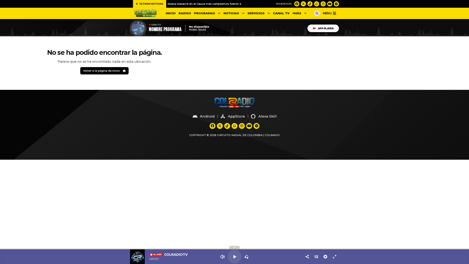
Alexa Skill (267, 116)
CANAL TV (281, 13)
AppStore (236, 116)
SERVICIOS (256, 13)
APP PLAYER (325, 28)
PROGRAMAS (204, 13)
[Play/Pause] (234, 256)
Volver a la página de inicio (101, 70)
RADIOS (185, 13)
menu (327, 13)
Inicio (171, 13)
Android (207, 116)
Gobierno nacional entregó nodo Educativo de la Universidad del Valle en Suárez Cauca (227, 4)
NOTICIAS (231, 13)
